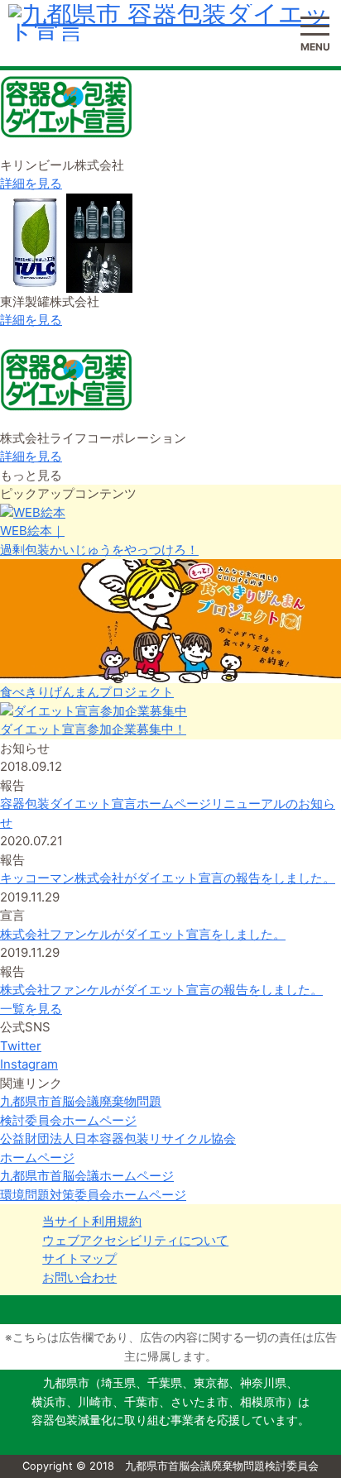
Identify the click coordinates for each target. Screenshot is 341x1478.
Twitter (20, 1046)
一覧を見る (31, 1008)
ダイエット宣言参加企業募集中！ (93, 729)
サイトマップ (79, 1258)
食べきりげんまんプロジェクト (87, 692)
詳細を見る (31, 183)
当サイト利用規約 (92, 1221)
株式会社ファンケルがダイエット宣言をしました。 (143, 934)
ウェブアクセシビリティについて (135, 1240)
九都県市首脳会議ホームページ (87, 1176)
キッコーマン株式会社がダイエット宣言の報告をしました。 (167, 878)
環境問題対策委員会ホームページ (93, 1195)
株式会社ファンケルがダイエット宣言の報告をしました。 (161, 989)
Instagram (29, 1064)
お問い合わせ (79, 1277)
